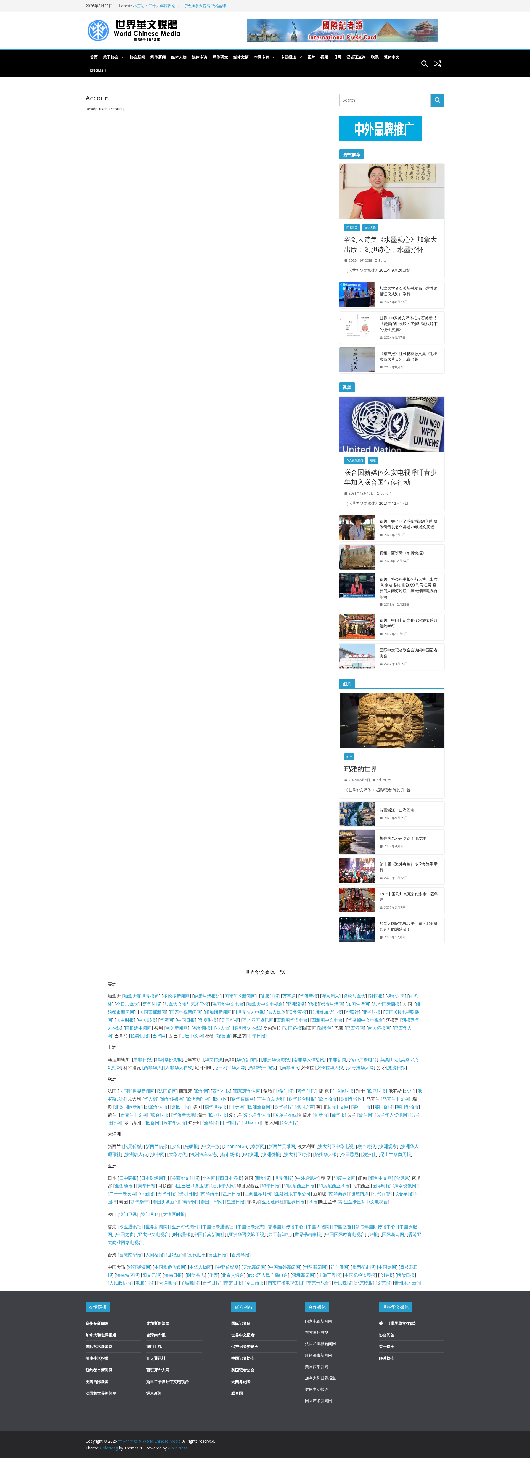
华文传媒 (213, 1059)
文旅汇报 (197, 1255)
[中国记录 (245, 1227)
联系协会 (386, 1358)
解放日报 (406, 1275)
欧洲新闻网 (198, 1099)
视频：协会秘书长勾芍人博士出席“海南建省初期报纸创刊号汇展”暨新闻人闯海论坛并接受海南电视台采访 (409, 587)
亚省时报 (372, 1012)
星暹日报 (235, 1202)
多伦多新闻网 (176, 996)
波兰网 (365, 1115)
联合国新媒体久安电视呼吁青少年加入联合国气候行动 (390, 477)
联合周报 (288, 1123)
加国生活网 (358, 1004)
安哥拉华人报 (330, 1067)
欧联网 (220, 1099)
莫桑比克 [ (390, 1059)
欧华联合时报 (301, 1099)
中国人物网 (319, 1227)
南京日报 (233, 1283)
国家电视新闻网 (185, 1012)
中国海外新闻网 (284, 1267)
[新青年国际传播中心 (374, 1227)
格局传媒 (132, 1146)
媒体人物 (179, 57)
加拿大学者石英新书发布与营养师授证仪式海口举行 (409, 291)
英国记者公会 (243, 1369)
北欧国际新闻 (128, 1107)
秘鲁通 (223, 1036)
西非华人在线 (179, 1067)
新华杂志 (139, 1202)
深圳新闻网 (303, 1275)
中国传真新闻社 (209, 1234)
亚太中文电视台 (153, 1234)
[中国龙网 (386, 1267)
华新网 (257, 1146)
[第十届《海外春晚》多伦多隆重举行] (357, 871)
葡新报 (320, 1115)
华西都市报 (363, 1267)
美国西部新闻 (152, 1012)
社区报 (376, 996)
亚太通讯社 (273, 1202)
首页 (94, 57)
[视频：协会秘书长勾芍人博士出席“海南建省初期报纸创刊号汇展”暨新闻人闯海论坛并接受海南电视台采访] (357, 592)
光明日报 (188, 1194)
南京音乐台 (318, 1283)
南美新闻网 (177, 1028)
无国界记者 (241, 1381)
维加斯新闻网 (218, 1012)
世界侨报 (283, 1178)
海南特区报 (127, 1275)
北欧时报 (180, 1107)
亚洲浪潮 (296, 1004)
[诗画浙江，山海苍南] (357, 814)
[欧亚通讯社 (129, 1227)
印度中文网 (344, 1178)
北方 (408, 1091)
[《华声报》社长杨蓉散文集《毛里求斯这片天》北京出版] (357, 360)
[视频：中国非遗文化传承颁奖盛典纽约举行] (357, 627)
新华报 (262, 1178)
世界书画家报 (308, 1234)
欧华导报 (283, 1107)
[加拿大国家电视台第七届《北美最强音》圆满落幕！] (357, 930)
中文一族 (211, 1146)
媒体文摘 (241, 57)
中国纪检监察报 (359, 1275)
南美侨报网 (379, 1028)
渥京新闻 (154, 1393)
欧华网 (201, 1091)
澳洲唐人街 (136, 1154)
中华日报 (256, 1036)
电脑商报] (145, 1283)
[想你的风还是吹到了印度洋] (357, 842)
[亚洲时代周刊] (184, 1227)
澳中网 (158, 1154)
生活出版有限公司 (293, 1194)
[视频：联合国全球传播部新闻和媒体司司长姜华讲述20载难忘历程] (357, 528)
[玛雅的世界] (391, 720)
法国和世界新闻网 (137, 1091)
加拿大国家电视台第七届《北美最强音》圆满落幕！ (409, 926)
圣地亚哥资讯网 (258, 1020)
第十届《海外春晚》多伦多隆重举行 (409, 866)
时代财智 (381, 1194)
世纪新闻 (176, 1255)
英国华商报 (407, 1107)
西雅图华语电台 (292, 1020)
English (98, 70)
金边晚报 (123, 1186)
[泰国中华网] (211, 1202)
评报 (373, 1234)
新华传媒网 (172, 1099)
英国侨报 (383, 1107)
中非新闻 (337, 1059)
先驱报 (191, 1146)
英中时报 (361, 1107)
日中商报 (128, 1178)
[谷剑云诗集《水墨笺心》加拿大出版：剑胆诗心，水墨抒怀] (391, 191)
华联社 (352, 1012)
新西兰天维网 (282, 1146)
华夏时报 (208, 1020)
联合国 (237, 1393)
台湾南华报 (130, 1255)
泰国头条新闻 (165, 1202)
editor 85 (384, 780)
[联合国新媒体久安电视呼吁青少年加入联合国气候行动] (391, 424)
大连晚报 (167, 1283)
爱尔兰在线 (286, 1115)
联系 (375, 57)
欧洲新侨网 (259, 1107)
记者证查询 (356, 57)
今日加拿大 (127, 1004)
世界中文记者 (243, 1334)
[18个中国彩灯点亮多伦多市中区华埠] (357, 901)
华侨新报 (308, 996)
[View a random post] (437, 63)
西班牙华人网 (247, 1091)
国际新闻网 (393, 1234)
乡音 (176, 1146)
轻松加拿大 (354, 996)
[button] (121, 57)
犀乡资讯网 (405, 1186)
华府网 (166, 1020)
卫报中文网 (338, 1107)
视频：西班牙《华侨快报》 (403, 553)
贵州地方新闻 (407, 1283)
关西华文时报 (185, 1178)
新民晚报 (342, 1283)
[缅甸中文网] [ (381, 1178)
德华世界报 (216, 1107)
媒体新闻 (158, 57)
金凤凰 (402, 1178)
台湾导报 (240, 1255)
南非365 (290, 1067)
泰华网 (189, 1202)
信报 (313, 1004)
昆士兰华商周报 (395, 1154)
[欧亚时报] (376, 1091)
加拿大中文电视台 (265, 1004)
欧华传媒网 (243, 1099)
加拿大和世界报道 (141, 996)
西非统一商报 (262, 1067)
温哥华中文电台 (228, 1004)
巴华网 (159, 1036)
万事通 (289, 996)
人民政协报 (120, 1283)
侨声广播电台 (363, 1059)
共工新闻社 (279, 1234)
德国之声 (305, 1107)
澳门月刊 (150, 1214)
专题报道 (288, 57)
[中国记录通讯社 (216, 1227)
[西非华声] (152, 1067)
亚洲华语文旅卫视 (246, 1234)
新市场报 (230, 1154)
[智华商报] (200, 1028)
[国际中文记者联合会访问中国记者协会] (357, 657)
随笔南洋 (360, 1194)
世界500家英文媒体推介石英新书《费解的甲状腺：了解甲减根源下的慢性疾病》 (409, 323)
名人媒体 (277, 1012)
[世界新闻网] (156, 1227)
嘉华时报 (151, 1004)
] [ (218, 1178)
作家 (213, 1275)
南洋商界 (338, 1194)
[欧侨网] (152, 1123)
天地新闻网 (254, 1267)
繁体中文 (391, 57)
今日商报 (255, 1283)
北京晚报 (364, 1283)
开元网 (237, 1107)
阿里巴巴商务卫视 (190, 1186)
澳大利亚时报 (297, 1154)
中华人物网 (200, 1267)
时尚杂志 (196, 1275)
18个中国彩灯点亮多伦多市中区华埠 (409, 896)
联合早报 (403, 1194)
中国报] (147, 1194)
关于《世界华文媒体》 (398, 1323)
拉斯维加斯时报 (326, 1012)
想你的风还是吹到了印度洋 (403, 838)
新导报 (210, 1123)
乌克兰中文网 (395, 1099)
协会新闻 (137, 57)
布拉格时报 (343, 1091)
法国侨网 (167, 1091)
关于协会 (110, 57)
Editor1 (384, 260)
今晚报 (386, 1275)
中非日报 (142, 1059)
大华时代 (177, 1154)
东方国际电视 (316, 1332)
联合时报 (160, 1115)
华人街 (150, 1099)
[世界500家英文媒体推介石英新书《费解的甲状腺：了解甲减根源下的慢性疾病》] (357, 328)
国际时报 (381, 1186)
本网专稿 (261, 57)
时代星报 (182, 1234)
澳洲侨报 (271, 1154)
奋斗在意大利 (271, 1099)
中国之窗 (342, 1227)
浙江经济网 (139, 1267)
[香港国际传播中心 (284, 1227)
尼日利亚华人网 (229, 1067)
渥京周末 (330, 996)
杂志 (259, 1227)
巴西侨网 (355, 1028)
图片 (311, 57)
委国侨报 (292, 1028)
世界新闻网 (315, 1267)
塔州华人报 (326, 1154)
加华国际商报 (386, 1004)
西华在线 (221, 1091)
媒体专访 (199, 57)
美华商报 (297, 1012)
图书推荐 (351, 227)
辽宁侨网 (339, 1267)
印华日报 (270, 1186)
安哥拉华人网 (360, 1067)
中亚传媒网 (228, 1267)
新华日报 (211, 1283)
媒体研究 (220, 57)
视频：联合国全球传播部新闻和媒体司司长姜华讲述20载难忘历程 (409, 524)
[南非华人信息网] (309, 1059)
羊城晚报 (189, 1283)
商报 (313, 1202)
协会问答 (386, 1334)
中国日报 (186, 1020)
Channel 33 (235, 1146)
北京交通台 (233, 1275)
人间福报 (154, 1255)
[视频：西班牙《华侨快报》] (357, 557)
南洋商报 (210, 1194)
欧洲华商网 (351, 1099)
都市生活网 (332, 1004)
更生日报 (217, 1255)
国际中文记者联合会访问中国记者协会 (409, 652)
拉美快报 (139, 1036)
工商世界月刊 (258, 1194)
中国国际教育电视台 (345, 1234)
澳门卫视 (128, 1214)
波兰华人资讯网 (391, 1115)
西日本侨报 (231, 1178)
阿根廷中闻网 (138, 1028)
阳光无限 (151, 1275)
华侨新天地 (184, 1115)
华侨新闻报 (248, 1059)
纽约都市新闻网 (99, 1369)
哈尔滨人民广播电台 (268, 1275)
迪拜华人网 (223, 1186)
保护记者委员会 (244, 1346)
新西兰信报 (156, 1146)
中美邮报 (147, 1020)
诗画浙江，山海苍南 (397, 810)
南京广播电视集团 (285, 1283)
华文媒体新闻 (354, 460)
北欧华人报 (156, 1107)
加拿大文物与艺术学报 (186, 1004)
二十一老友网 (122, 1194)
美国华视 (230, 1020)
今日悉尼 (350, 1154)
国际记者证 (241, 1323)
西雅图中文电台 (327, 1020)
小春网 (209, 1178)
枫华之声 (396, 996)
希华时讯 (306, 1091)
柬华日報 (146, 1186)
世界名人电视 (250, 1012)
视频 (324, 57)
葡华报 (338, 1115)
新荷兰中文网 (133, 1115)
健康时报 (269, 996)
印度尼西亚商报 (334, 1186)
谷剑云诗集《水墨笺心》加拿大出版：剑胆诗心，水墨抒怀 (390, 244)
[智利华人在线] (247, 1028)
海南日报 (173, 1275)
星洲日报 (231, 1194)
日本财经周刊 (154, 1178)
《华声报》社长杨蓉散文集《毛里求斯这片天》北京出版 (409, 356)
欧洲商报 (327, 1099)
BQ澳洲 (250, 1154)
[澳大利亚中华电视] (335, 1146)
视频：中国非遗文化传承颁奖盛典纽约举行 (409, 623)
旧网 (337, 57)
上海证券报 (329, 1275)
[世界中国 (251, 1123)
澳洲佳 (369, 1154)
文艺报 (383, 1283)
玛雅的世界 (360, 768)
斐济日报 (397, 1067)
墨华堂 (325, 1028)
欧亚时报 (218, 1115)
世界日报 (295, 1202)
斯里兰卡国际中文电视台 (363, 1202)
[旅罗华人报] (174, 1123)
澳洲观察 (388, 1146)
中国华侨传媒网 (169, 1267)
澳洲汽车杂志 (203, 1154)
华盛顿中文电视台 (365, 1020)
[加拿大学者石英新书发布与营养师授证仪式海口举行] (357, 295)
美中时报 (125, 1020)
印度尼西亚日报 (298, 1186)
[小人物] (222, 1028)
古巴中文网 (192, 1036)
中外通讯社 (307, 1178)
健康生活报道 (207, 996)
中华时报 (230, 1123)
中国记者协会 (243, 1358)
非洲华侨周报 (168, 1059)
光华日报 (166, 1194)
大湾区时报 (174, 1214)
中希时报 (283, 1091)
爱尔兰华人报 (257, 1115)
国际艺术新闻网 (239, 996)
